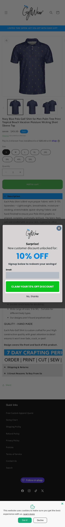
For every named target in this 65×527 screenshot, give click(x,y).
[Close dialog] (59, 228)
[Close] (62, 503)
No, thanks (32, 296)
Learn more (29, 514)
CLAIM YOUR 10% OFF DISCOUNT (32, 286)
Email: (9, 269)
